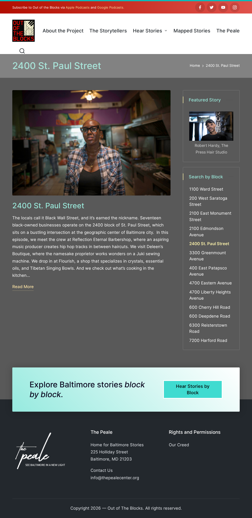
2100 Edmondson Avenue (206, 231)
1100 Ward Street (206, 189)
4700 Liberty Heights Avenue (210, 295)
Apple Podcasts (78, 7)
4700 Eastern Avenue (210, 282)
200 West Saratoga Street (208, 201)
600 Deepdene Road (209, 316)
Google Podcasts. (110, 7)
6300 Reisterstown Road (208, 328)
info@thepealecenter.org (115, 477)
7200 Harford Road (208, 340)
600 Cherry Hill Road (209, 307)
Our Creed (179, 444)
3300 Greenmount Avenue (207, 255)
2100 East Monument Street (210, 216)
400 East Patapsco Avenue (208, 271)
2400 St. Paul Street (48, 205)
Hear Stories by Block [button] (192, 389)
